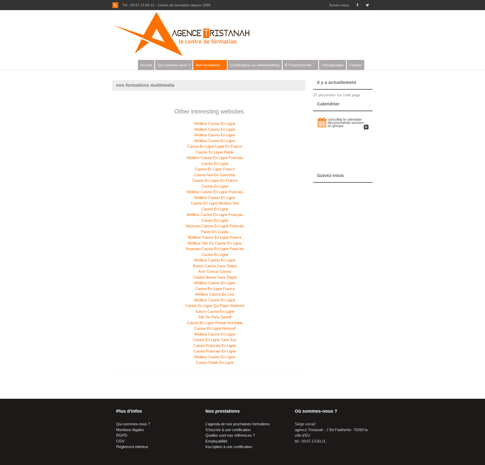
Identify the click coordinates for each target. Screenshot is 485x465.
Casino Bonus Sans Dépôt (215, 277)
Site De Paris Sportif (214, 317)
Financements (300, 65)
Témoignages (333, 65)
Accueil (146, 65)
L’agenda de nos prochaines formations (237, 424)
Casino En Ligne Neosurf (214, 328)
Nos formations (208, 65)
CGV (120, 441)
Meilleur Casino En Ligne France (214, 237)
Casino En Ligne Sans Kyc (215, 340)
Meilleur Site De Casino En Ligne (215, 243)
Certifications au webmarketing (254, 65)
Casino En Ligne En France (214, 180)
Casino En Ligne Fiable (215, 152)
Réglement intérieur (132, 447)
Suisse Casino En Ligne (214, 311)
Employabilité (216, 441)
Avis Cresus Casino (214, 271)
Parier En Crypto (215, 232)
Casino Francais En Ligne (214, 345)
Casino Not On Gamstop (214, 175)
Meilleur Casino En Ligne (214, 123)
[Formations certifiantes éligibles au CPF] (185, 33)
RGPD (121, 435)
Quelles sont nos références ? (230, 435)
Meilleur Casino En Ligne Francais (215, 158)
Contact (355, 65)
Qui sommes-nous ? (174, 65)
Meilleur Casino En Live (214, 294)
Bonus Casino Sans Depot (215, 266)
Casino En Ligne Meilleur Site (215, 203)
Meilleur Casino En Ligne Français (215, 214)
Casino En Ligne (214, 163)
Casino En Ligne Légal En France (214, 146)
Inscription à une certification (228, 447)
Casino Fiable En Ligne (215, 362)
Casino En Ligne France (215, 169)
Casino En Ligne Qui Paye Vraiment (214, 305)
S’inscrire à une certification (228, 430)
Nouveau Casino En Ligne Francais (215, 226)
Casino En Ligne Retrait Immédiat (215, 323)
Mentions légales (130, 430)
